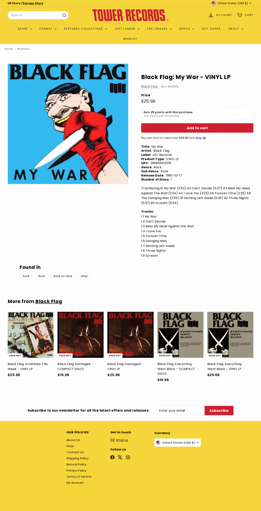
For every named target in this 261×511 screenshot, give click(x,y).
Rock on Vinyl (63, 276)
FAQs (70, 446)
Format (46, 29)
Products (23, 49)
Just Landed (125, 29)
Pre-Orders (158, 29)
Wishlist (130, 39)
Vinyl (84, 276)
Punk (26, 276)
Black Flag (149, 86)
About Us (73, 440)
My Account (75, 483)
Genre (23, 29)
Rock (41, 276)
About (235, 29)
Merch (185, 29)
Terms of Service (79, 477)
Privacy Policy (76, 470)
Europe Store (33, 3)
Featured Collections (84, 29)
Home (9, 49)
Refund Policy (76, 464)
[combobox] (38, 15)
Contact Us (75, 452)
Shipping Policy (77, 458)
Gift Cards (211, 29)
